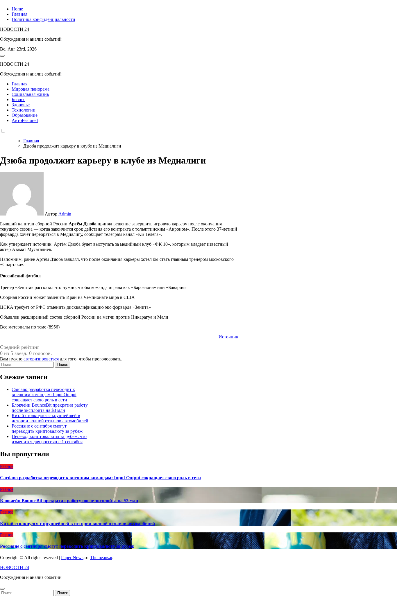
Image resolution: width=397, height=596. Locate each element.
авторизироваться (41, 358)
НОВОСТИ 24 (14, 29)
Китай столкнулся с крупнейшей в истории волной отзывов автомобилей (50, 418)
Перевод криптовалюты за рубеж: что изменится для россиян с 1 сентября (49, 439)
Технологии (23, 109)
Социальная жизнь (30, 94)
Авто (25, 120)
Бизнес (18, 99)
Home (17, 8)
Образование (24, 115)
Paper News (72, 557)
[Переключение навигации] (2, 56)
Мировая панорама (30, 89)
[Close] (2, 589)
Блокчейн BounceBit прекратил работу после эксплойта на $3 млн (50, 408)
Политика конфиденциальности (43, 19)
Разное (6, 466)
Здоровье (21, 104)
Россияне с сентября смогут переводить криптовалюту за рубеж (47, 428)
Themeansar (101, 557)
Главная (19, 14)
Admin (64, 213)
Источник (228, 336)
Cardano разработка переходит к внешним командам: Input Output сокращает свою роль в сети (44, 394)
